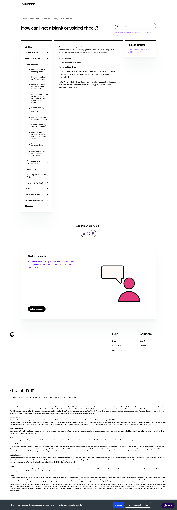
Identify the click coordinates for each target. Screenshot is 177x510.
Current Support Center (30, 19)
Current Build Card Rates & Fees (99, 440)
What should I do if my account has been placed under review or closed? (39, 135)
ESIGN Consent (71, 397)
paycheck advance (144, 32)
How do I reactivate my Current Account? (39, 78)
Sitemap (43, 397)
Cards (27, 188)
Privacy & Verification (36, 183)
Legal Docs (117, 350)
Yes (84, 233)
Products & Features (34, 200)
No (92, 233)
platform (24, 488)
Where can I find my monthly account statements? (38, 87)
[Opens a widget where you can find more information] (168, 506)
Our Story (144, 341)
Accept (118, 505)
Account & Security (50, 19)
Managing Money (32, 194)
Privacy (59, 397)
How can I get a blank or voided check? (39, 145)
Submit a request (36, 309)
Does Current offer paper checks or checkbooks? (38, 153)
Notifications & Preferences (33, 162)
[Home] (28, 4)
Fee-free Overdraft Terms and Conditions (40, 462)
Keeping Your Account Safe (36, 175)
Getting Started (31, 52)
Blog (114, 341)
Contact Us (117, 345)
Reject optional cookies (138, 505)
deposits (133, 32)
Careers (143, 345)
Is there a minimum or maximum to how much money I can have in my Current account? (39, 98)
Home (30, 47)
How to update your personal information (39, 118)
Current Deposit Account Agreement (127, 440)
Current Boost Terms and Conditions (130, 451)
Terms (52, 397)
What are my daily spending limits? (38, 71)
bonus (116, 35)
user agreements (35, 488)
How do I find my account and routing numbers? (38, 110)
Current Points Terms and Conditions (61, 471)
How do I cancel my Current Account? (38, 126)
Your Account (66, 19)
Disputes (29, 206)
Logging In (31, 169)
